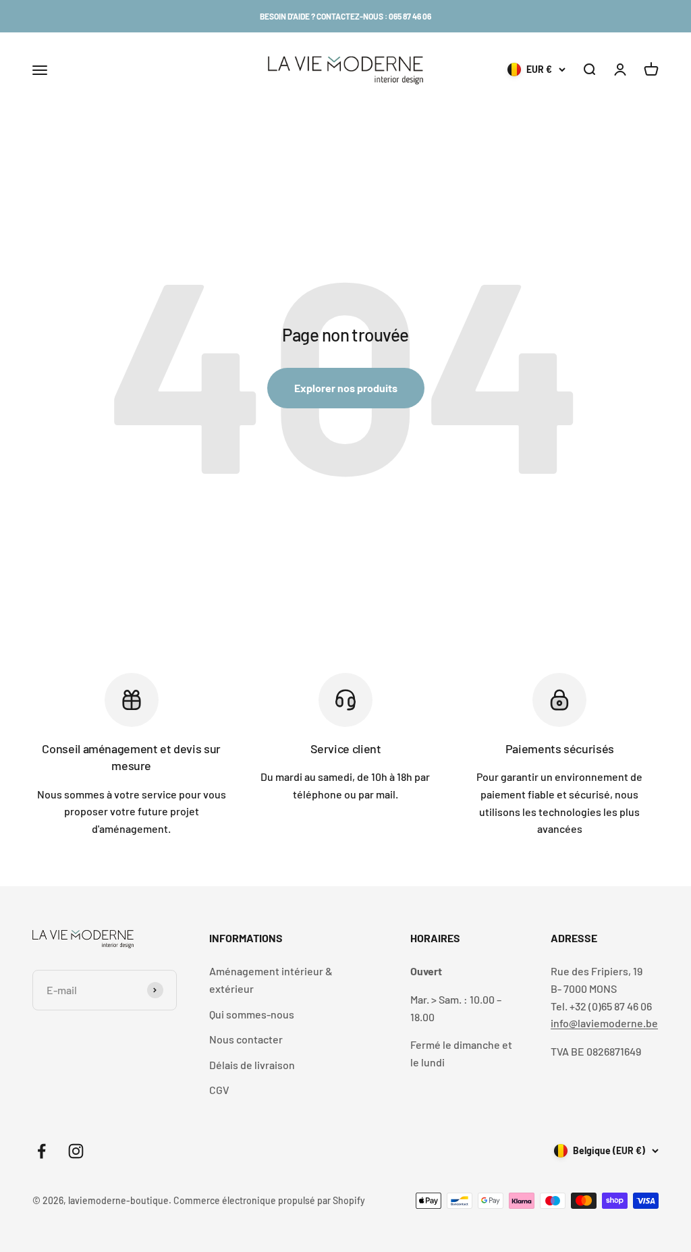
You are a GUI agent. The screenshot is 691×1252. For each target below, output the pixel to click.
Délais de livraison (252, 1064)
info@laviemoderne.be (604, 1022)
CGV (219, 1089)
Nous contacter (246, 1039)
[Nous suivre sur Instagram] (76, 1151)
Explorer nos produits (345, 387)
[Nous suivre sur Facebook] (41, 1151)
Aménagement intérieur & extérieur (271, 979)
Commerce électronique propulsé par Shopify (269, 1200)
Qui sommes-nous (251, 1014)
